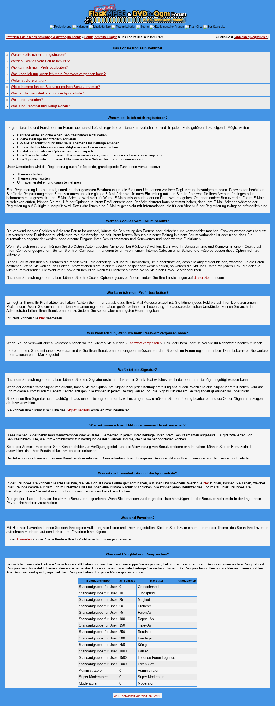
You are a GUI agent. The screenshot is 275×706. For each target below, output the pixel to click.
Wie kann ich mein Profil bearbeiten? (39, 67)
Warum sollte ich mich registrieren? (38, 55)
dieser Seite (203, 278)
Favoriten (24, 539)
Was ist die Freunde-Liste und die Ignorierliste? (47, 93)
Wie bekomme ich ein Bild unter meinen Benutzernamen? (55, 87)
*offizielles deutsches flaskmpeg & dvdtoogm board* (43, 37)
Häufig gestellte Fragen (100, 37)
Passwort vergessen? (144, 343)
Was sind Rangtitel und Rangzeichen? (40, 106)
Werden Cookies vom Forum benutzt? (40, 61)
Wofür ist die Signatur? (28, 80)
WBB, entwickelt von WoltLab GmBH (137, 695)
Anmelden (242, 37)
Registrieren (258, 37)
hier (42, 318)
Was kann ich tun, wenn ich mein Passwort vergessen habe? (58, 74)
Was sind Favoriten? (27, 100)
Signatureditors (78, 410)
